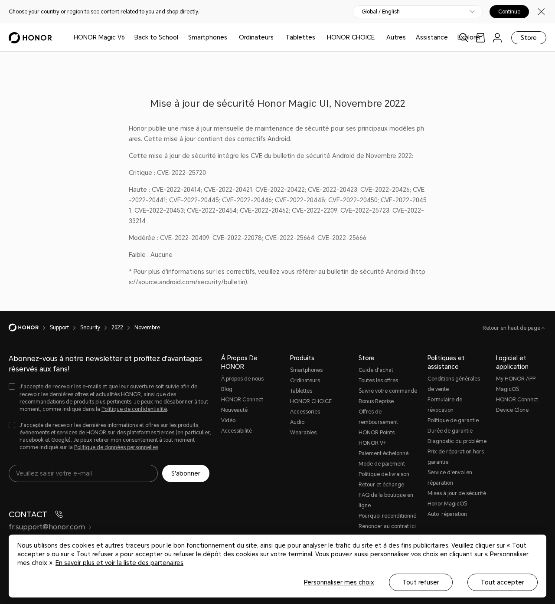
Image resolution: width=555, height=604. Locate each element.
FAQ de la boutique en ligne (386, 500)
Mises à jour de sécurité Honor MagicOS (457, 498)
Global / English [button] (381, 12)
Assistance (432, 37)
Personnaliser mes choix (339, 582)
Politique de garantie (453, 420)
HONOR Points (377, 433)
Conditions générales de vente (454, 384)
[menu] (497, 37)
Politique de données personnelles (116, 447)
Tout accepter (502, 582)
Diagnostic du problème (457, 441)
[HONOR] (29, 327)
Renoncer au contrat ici (387, 526)
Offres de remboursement (378, 417)
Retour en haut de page (512, 328)
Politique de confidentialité (134, 409)
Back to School (156, 37)
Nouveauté (234, 410)
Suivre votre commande (388, 391)
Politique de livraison (384, 474)
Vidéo (228, 420)
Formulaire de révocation (445, 405)
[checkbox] (110, 398)
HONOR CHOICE (351, 37)
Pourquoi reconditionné (387, 516)
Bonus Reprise (376, 401)
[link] (480, 37)
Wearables (303, 433)
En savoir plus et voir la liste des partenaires (119, 562)
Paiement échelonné (383, 453)
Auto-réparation (447, 514)
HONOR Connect (242, 400)
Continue (509, 12)
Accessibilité (236, 431)
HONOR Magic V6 (99, 37)
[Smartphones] (230, 37)
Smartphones (207, 37)
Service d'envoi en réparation (450, 477)
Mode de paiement (382, 464)
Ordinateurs (256, 37)
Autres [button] (396, 37)
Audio (297, 422)
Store (529, 37)
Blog (226, 389)
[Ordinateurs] (277, 37)
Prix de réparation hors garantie (456, 457)
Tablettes (300, 37)
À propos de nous (242, 379)
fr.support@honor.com (47, 527)
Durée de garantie (450, 431)
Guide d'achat (376, 370)
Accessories (305, 412)
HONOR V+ (372, 443)
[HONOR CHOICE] (378, 37)
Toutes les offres (378, 381)
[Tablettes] (318, 37)
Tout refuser (420, 582)
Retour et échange (381, 485)
